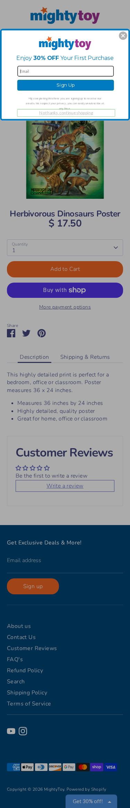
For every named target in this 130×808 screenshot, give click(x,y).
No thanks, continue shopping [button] (66, 112)
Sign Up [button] (66, 85)
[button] (123, 36)
